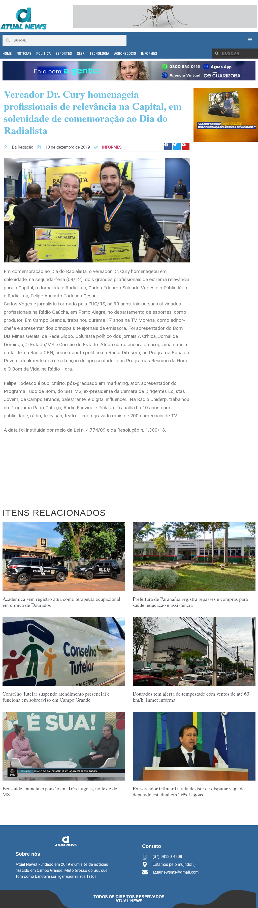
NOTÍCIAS (24, 54)
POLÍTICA (43, 54)
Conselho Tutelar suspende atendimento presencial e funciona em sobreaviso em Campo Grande (56, 696)
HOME (7, 54)
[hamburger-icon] (249, 40)
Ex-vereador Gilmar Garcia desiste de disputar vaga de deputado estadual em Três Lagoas (189, 791)
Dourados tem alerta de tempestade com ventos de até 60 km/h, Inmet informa (191, 696)
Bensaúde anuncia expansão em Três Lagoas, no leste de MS (60, 791)
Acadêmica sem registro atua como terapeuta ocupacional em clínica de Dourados (61, 602)
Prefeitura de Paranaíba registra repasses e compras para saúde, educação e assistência (190, 602)
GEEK (80, 54)
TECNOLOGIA (99, 54)
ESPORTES (64, 54)
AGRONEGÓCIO (125, 54)
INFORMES (149, 54)
